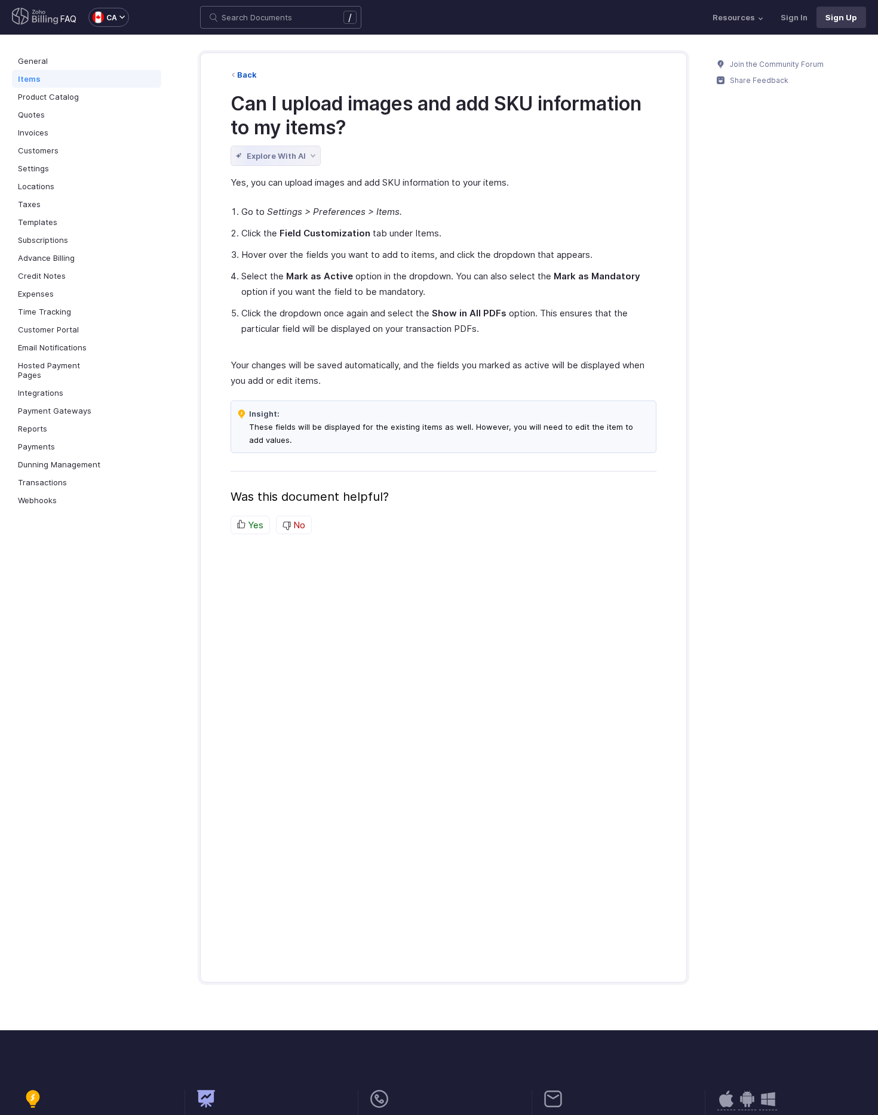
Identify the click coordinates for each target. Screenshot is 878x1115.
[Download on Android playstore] (726, 1105)
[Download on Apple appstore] (747, 1105)
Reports (32, 428)
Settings (33, 168)
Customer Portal (48, 329)
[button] (102, 17)
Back (247, 74)
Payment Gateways (54, 410)
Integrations (40, 393)
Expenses (36, 293)
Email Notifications (52, 347)
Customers (38, 150)
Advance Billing (46, 258)
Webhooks (37, 500)
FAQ (68, 19)
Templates (37, 222)
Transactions (42, 482)
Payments (36, 446)
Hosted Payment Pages (49, 370)
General (33, 61)
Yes (254, 525)
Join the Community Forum (776, 64)
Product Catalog (48, 96)
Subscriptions (43, 240)
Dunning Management (59, 464)
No (298, 525)
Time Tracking (44, 311)
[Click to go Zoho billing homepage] (35, 17)
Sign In (794, 17)
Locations (36, 186)
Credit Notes (42, 276)
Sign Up (841, 17)
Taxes (29, 204)
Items (29, 79)
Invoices (33, 132)
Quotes (31, 114)
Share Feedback (758, 80)
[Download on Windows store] (768, 1105)
